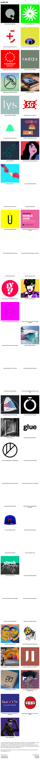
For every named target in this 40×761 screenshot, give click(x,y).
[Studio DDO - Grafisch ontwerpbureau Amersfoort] (4, 2)
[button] (38, 2)
